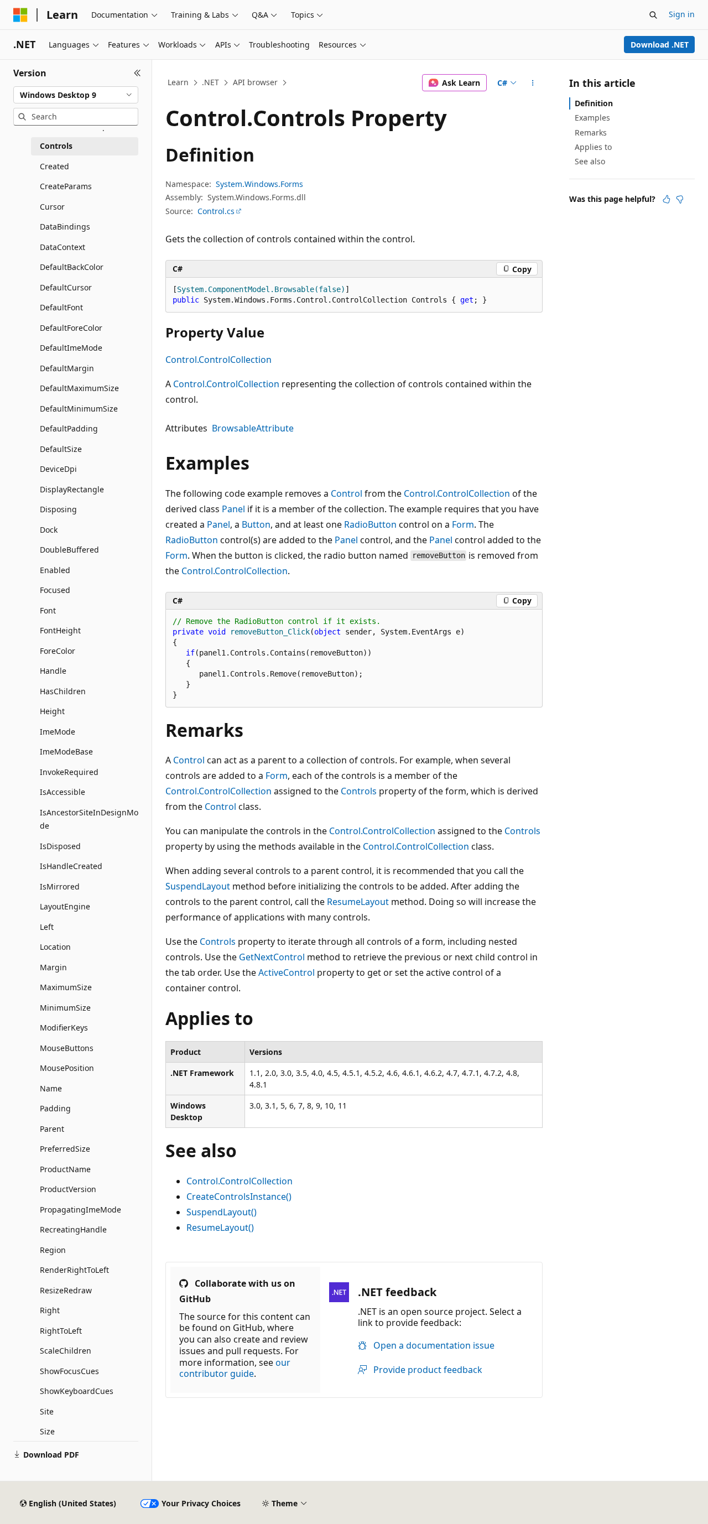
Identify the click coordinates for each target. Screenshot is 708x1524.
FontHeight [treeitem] (60, 630)
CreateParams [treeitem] (66, 186)
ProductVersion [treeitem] (68, 1189)
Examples (592, 117)
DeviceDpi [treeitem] (58, 469)
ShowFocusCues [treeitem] (69, 1371)
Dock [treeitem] (49, 529)
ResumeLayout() (220, 1227)
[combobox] (75, 95)
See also (590, 161)
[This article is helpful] (666, 199)
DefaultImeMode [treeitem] (71, 347)
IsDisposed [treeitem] (60, 846)
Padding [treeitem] (55, 1108)
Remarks (591, 132)
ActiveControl (286, 972)
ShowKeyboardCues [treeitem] (76, 1391)
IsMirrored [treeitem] (60, 886)
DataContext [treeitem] (62, 247)
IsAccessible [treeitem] (62, 792)
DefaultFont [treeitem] (61, 307)
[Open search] (653, 15)
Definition (594, 103)
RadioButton (370, 524)
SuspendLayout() (221, 1212)
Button (256, 524)
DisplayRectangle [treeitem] (72, 489)
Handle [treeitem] (53, 670)
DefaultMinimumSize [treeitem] (79, 408)
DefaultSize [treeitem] (61, 449)
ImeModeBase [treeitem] (66, 751)
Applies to (593, 147)
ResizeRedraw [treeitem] (66, 1290)
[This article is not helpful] (679, 199)
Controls (359, 791)
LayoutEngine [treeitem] (65, 906)
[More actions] (533, 83)
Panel (233, 509)
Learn (178, 82)
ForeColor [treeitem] (57, 651)
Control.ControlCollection (218, 359)
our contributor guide (234, 1368)
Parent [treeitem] (52, 1129)
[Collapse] (137, 73)
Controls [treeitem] (56, 146)
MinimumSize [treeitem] (65, 1007)
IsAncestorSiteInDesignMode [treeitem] (89, 819)
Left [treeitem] (47, 927)
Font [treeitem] (48, 610)
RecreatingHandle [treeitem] (73, 1229)
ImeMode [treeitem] (57, 731)
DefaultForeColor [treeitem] (71, 328)
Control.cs (216, 211)
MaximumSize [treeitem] (66, 987)
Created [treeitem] (54, 166)
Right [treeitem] (50, 1310)
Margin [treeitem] (53, 967)
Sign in (682, 14)
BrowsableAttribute (253, 428)
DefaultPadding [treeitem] (69, 428)
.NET (210, 82)
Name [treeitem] (51, 1088)
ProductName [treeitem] (65, 1169)
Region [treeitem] (53, 1250)
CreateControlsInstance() (238, 1196)
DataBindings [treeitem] (65, 226)
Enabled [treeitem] (55, 570)
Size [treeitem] (47, 1431)
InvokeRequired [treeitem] (69, 772)
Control (346, 493)
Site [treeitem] (47, 1411)
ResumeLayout (358, 902)
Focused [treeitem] (55, 590)
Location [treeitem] (55, 947)
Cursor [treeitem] (52, 206)
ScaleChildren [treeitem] (65, 1350)
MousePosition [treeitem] (67, 1068)
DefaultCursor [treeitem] (66, 287)
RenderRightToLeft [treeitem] (74, 1270)
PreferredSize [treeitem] (65, 1148)
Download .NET (660, 44)
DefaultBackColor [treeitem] (71, 267)
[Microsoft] (20, 15)
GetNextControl (272, 957)
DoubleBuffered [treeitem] (69, 549)
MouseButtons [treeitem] (66, 1048)
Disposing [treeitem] (58, 509)
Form (463, 524)
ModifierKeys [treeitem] (64, 1027)
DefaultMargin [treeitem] (67, 368)
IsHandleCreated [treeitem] (71, 866)
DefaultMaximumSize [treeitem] (79, 388)
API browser (255, 82)
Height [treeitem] (52, 711)
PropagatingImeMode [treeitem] (80, 1209)
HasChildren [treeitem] (63, 691)
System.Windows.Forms (259, 184)
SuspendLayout (197, 886)
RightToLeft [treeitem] (61, 1330)
